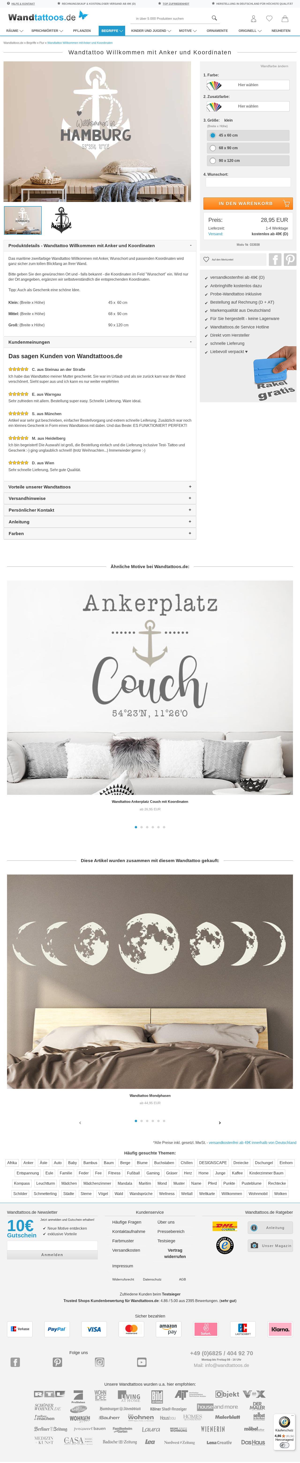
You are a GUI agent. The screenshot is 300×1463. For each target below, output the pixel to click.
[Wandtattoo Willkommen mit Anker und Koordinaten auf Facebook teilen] (273, 259)
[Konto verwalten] (254, 19)
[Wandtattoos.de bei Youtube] (141, 1362)
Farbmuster (123, 1241)
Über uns (166, 1222)
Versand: (215, 234)
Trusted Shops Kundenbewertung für (111, 1301)
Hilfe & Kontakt (23, 3)
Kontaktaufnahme (128, 1231)
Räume (12, 31)
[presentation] (81, 1122)
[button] (136, 827)
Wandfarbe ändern (274, 66)
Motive (185, 31)
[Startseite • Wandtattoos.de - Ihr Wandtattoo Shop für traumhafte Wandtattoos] (48, 17)
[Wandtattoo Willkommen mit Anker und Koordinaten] (97, 131)
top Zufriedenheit (176, 3)
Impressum (122, 1266)
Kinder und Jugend (148, 31)
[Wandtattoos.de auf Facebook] (15, 1362)
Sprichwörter (44, 31)
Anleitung (275, 1228)
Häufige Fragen (126, 1222)
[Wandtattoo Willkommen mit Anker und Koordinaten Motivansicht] (61, 220)
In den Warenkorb (246, 203)
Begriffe (109, 31)
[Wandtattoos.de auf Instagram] (99, 1362)
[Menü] (292, 1416)
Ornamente (217, 31)
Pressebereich (171, 1231)
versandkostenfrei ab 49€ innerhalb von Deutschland (252, 1143)
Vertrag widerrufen (175, 1253)
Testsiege (166, 1241)
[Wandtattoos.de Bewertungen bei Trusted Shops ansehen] (225, 1253)
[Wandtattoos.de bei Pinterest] (57, 1362)
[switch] (284, 1445)
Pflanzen (82, 31)
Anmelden (52, 1255)
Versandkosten (126, 1250)
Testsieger (171, 1294)
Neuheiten (281, 31)
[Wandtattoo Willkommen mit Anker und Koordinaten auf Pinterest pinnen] (288, 259)
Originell (248, 31)
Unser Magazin (277, 1246)
